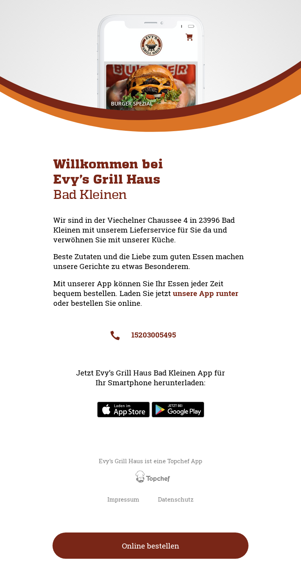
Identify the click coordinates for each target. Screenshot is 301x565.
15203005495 (152, 334)
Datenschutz (176, 499)
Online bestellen (150, 546)
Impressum (123, 499)
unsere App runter (205, 293)
